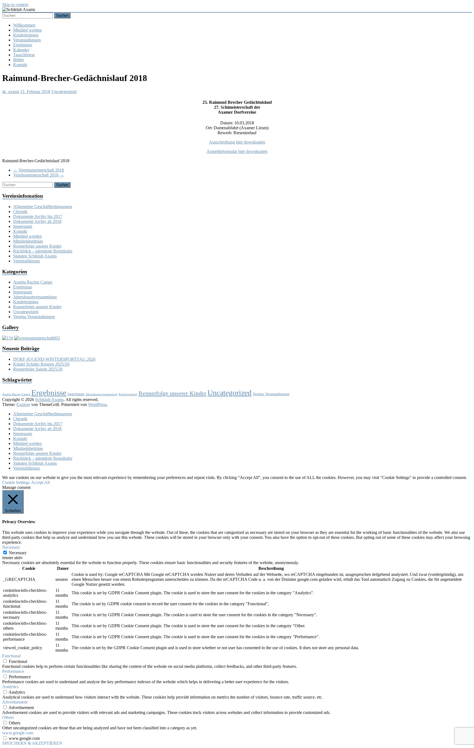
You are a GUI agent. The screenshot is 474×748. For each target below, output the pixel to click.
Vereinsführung (26, 261)
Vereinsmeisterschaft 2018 (38, 170)
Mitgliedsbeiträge (28, 241)
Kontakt (20, 64)
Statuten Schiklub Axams (35, 256)
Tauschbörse (24, 54)
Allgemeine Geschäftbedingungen (42, 206)
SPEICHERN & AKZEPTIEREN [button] (32, 743)
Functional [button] (11, 656)
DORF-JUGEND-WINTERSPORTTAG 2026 (54, 359)
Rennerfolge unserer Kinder (37, 246)
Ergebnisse (22, 45)
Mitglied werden (27, 30)
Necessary (18, 552)
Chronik (20, 211)
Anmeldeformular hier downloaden (237, 151)
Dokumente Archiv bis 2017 (37, 216)
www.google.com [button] (17, 732)
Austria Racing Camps (32, 282)
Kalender (21, 49)
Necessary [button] (11, 547)
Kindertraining (25, 35)
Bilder (18, 59)
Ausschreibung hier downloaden (237, 142)
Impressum (22, 226)
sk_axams (10, 91)
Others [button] (8, 717)
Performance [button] (13, 671)
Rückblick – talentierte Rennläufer (42, 251)
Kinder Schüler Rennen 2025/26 (41, 364)
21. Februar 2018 (35, 91)
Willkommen (24, 25)
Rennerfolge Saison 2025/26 (38, 369)
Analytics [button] (10, 686)
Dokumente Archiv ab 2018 (37, 221)
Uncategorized (64, 91)
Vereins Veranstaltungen (34, 316)
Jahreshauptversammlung (35, 297)
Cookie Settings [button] (16, 482)
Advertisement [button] (14, 702)
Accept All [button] (40, 482)
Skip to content (15, 4)
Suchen (62, 15)
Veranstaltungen (27, 40)
